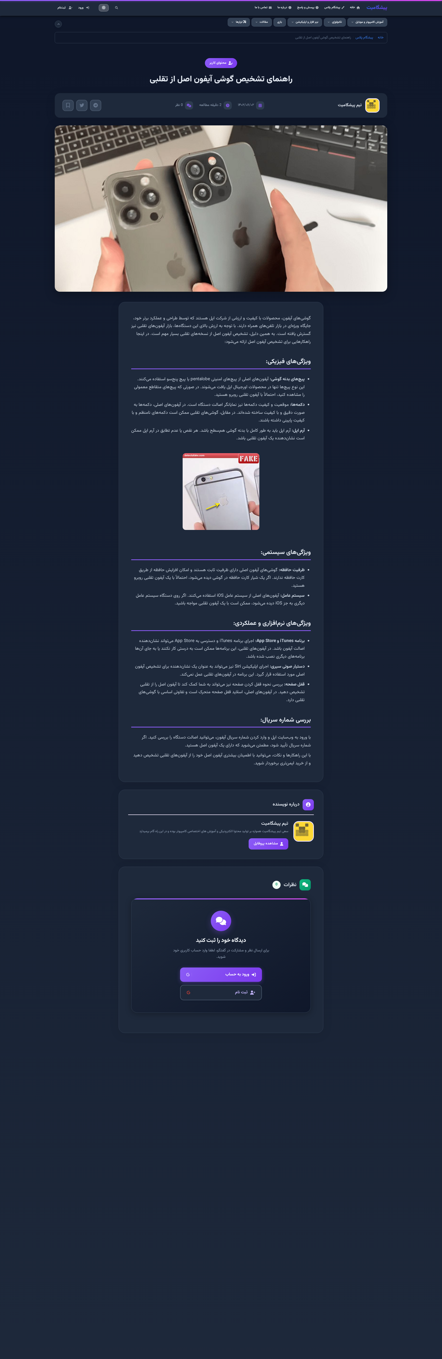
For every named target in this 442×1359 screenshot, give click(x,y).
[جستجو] (116, 8)
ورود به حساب (237, 974)
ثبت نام (241, 992)
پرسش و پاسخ (305, 7)
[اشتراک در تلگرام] (95, 105)
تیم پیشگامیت (350, 105)
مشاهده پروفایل (266, 843)
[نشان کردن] (68, 105)
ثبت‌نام (62, 7)
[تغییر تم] (104, 8)
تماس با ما (261, 7)
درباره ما (282, 7)
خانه (352, 7)
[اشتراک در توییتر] (81, 105)
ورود (80, 7)
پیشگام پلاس (332, 7)
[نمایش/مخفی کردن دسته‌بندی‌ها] (58, 24)
